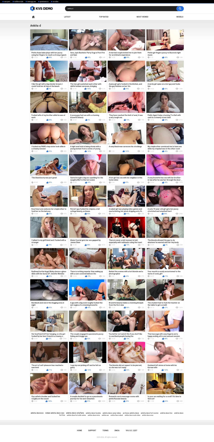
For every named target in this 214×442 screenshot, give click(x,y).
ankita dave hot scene (149, 413)
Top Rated (103, 17)
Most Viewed (142, 17)
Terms (105, 430)
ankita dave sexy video (112, 413)
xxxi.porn (7, 1)
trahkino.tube (18, 1)
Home (33, 17)
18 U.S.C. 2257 (131, 430)
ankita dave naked (117, 415)
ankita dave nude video (132, 415)
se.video (55, 1)
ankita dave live (166, 413)
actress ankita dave (131, 413)
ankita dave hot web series (76, 415)
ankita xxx (105, 415)
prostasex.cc (44, 1)
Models (179, 17)
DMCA (117, 430)
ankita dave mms (94, 415)
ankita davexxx (37, 413)
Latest (67, 17)
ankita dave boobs (93, 413)
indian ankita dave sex (54, 413)
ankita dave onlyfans (75, 413)
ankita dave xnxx (147, 415)
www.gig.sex (31, 1)
